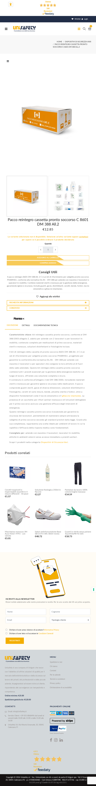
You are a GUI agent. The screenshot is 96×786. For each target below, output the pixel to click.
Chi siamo (53, 666)
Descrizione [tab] (12, 325)
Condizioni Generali (45, 633)
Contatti (53, 671)
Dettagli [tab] (26, 325)
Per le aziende (55, 675)
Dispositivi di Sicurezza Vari (54, 442)
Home (59, 42)
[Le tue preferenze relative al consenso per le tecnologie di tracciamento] (93, 589)
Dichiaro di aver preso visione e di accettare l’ (34, 630)
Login (86, 19)
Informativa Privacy (51, 630)
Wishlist (77, 19)
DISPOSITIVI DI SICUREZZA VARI (78, 42)
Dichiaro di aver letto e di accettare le (31, 633)
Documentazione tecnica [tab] (46, 325)
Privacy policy (55, 683)
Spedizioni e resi (56, 662)
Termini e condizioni (57, 679)
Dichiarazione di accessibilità (61, 688)
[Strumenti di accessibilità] (10, 4)
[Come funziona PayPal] (58, 728)
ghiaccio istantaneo (71, 396)
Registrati (15, 641)
